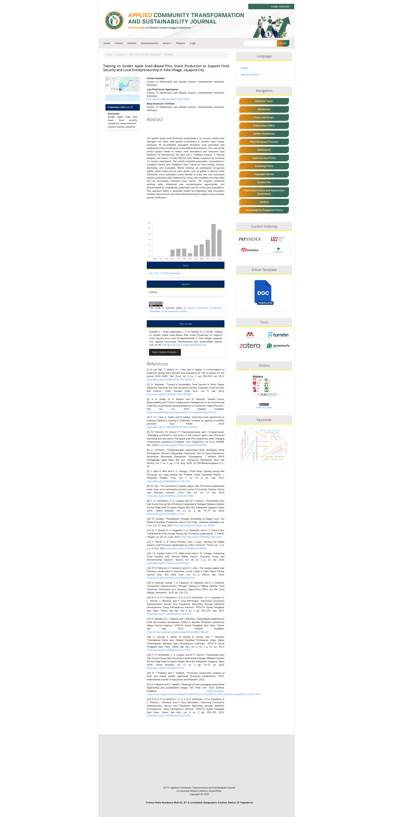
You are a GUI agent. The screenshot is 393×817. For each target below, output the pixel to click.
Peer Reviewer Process (264, 142)
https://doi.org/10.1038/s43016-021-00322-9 (170, 379)
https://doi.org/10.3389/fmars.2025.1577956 (170, 496)
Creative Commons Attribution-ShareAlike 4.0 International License (185, 309)
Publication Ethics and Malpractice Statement (264, 192)
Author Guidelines (264, 133)
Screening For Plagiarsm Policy (264, 210)
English (244, 68)
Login (193, 43)
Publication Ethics (264, 125)
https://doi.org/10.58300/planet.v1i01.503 (168, 481)
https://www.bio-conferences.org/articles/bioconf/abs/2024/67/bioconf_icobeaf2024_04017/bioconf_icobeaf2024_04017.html (204, 693)
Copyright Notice (264, 174)
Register (180, 43)
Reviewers (264, 109)
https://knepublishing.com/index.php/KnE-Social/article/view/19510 (181, 412)
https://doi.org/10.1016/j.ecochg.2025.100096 (182, 445)
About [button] (166, 43)
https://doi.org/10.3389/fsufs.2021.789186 (169, 394)
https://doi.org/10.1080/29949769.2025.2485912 (172, 427)
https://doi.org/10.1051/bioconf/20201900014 (171, 577)
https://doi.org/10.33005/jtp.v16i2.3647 (201, 536)
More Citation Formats (164, 352)
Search (283, 43)
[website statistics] (264, 404)
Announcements (149, 43)
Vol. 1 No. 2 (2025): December (145, 54)
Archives (131, 43)
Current (119, 43)
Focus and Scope (264, 117)
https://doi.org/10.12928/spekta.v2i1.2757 (169, 650)
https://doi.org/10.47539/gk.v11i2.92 (165, 513)
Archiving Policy (264, 166)
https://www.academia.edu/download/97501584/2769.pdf (177, 632)
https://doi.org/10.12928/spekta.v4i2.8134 (169, 613)
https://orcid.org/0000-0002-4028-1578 (168, 99)
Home (107, 43)
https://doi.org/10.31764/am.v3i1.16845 (194, 525)
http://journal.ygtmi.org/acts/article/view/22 (184, 344)
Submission (264, 150)
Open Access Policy (264, 158)
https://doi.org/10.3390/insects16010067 (168, 563)
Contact (264, 202)
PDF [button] (122, 97)
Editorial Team (264, 101)
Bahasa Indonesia (250, 74)
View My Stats (264, 407)
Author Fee (264, 182)
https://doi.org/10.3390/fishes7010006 (186, 548)
